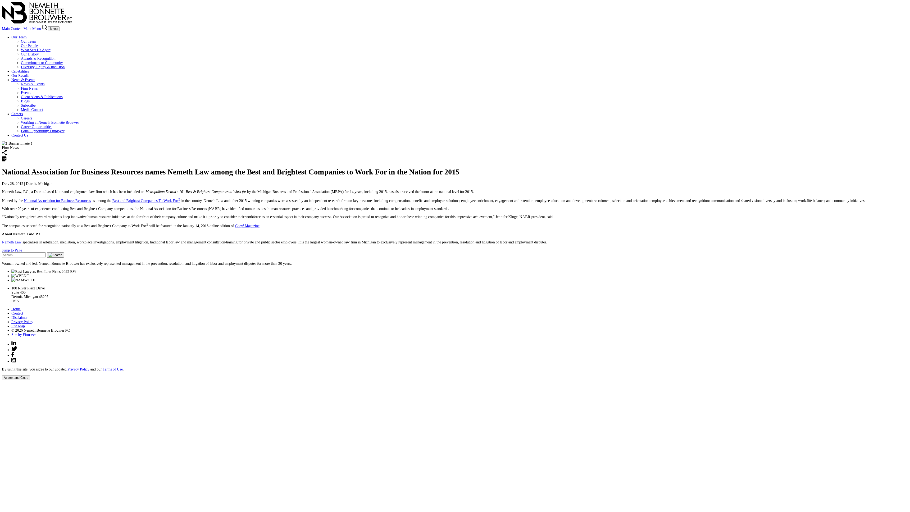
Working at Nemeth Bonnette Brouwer (50, 122)
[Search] (45, 29)
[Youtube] (13, 361)
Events (26, 93)
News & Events (23, 80)
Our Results (20, 75)
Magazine (247, 226)
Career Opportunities (36, 127)
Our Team (19, 37)
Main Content (12, 29)
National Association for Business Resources (57, 201)
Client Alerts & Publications (42, 97)
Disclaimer (19, 317)
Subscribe (28, 105)
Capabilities (20, 71)
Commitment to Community (42, 63)
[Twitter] (14, 350)
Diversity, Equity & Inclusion (43, 67)
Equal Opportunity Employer (42, 131)
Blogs (25, 101)
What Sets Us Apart (35, 50)
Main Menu (32, 29)
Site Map (18, 326)
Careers (17, 114)
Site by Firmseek (23, 335)
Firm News (29, 88)
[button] (4, 154)
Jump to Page (12, 250)
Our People (29, 46)
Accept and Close (16, 377)
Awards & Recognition (38, 58)
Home (16, 309)
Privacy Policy (22, 322)
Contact (17, 313)
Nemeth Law (12, 242)
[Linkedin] (13, 344)
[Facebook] (12, 355)
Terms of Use (113, 369)
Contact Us (19, 135)
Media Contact (32, 110)
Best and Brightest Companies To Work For (146, 201)
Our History (30, 54)
